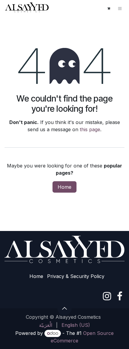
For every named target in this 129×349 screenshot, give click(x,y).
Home (64, 187)
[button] (64, 308)
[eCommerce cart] (108, 8)
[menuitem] (45, 325)
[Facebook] (120, 296)
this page (90, 129)
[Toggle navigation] (119, 8)
